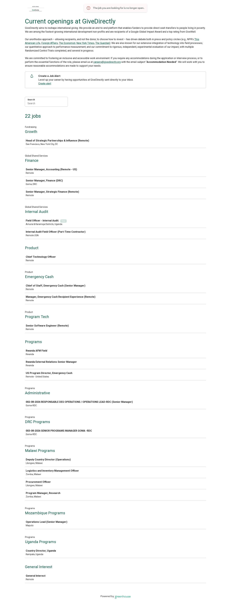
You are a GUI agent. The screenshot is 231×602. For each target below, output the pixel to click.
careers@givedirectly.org (107, 61)
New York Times (85, 43)
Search (31, 99)
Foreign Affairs (49, 43)
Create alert (44, 83)
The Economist (67, 43)
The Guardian (102, 43)
